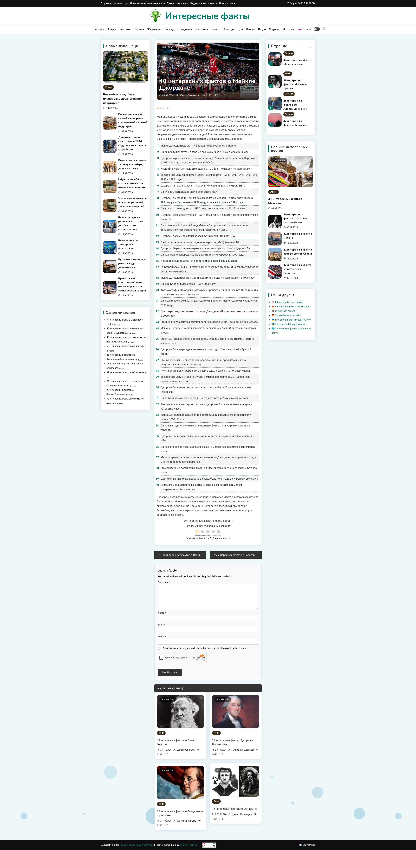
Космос (99, 29)
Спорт (215, 29)
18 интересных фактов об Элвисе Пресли (295, 64)
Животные (154, 29)
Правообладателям (177, 3)
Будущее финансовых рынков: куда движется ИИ (132, 263)
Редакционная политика (203, 3)
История (288, 29)
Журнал (274, 29)
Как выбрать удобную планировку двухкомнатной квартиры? (123, 98)
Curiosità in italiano (285, 310)
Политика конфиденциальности (147, 3)
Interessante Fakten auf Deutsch (292, 306)
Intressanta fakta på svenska (290, 324)
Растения (202, 29)
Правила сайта (227, 3)
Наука (112, 29)
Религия (124, 29)
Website (162, 636)
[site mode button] (317, 29)
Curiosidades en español (288, 315)
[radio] (197, 532)
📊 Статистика (307, 845)
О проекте (106, 3)
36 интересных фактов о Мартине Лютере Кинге (295, 218)
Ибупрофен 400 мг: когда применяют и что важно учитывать (132, 183)
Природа (228, 29)
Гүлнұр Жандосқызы (243, 749)
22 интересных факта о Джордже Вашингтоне (232, 742)
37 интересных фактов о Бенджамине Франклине (180, 813)
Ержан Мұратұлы (186, 749)
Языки (250, 29)
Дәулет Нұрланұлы (242, 814)
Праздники (184, 29)
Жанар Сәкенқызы (190, 95)
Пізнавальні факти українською (293, 319)
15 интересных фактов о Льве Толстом (175, 742)
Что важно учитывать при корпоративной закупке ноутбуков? (132, 202)
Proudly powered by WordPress (137, 845)
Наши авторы (121, 3)
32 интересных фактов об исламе (125, 372)
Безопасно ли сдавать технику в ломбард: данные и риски (132, 164)
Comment (164, 582)
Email (161, 624)
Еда (240, 29)
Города (169, 29)
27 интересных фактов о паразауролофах (294, 125)
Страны (139, 29)
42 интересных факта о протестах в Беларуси (297, 269)
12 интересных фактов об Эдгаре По (234, 808)
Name (162, 612)
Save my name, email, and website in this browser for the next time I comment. (205, 648)
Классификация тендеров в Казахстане (128, 244)
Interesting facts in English (289, 302)
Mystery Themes (188, 845)
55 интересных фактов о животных (126, 346)
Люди (262, 29)
